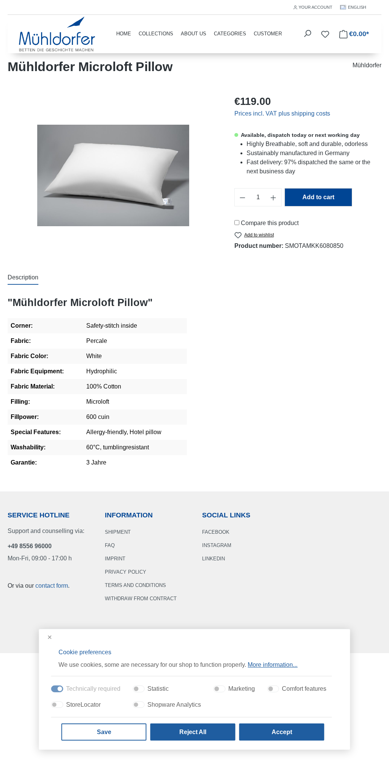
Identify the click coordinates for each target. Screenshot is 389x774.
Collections (156, 33)
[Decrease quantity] (242, 197)
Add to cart (318, 197)
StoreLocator (83, 704)
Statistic (158, 688)
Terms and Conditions (135, 585)
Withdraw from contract (141, 598)
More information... (272, 664)
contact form (51, 585)
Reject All (192, 732)
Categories (230, 33)
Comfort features (304, 688)
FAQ (110, 545)
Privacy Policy (125, 572)
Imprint (115, 558)
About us (193, 33)
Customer (268, 33)
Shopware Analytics (174, 704)
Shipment (118, 532)
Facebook (215, 532)
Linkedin (213, 558)
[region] (113, 175)
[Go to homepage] (57, 33)
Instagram (216, 545)
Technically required (93, 688)
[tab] (23, 278)
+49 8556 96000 (30, 546)
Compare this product (270, 223)
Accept (282, 732)
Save (104, 732)
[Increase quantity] (273, 197)
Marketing (241, 688)
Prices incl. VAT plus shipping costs (282, 113)
